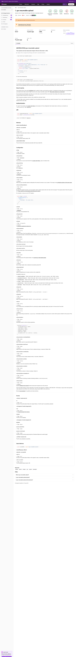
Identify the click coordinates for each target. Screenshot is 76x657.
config (21, 449)
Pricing (43, 4)
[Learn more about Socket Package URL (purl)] (30, 15)
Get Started (71, 4)
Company (33, 4)
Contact (48, 4)
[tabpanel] (44, 255)
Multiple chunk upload (24, 385)
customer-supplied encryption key (24, 226)
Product (20, 4)
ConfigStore (31, 90)
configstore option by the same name (64, 182)
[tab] (18, 43)
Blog (38, 4)
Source (72, 43)
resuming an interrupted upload (39, 257)
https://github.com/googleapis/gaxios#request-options (29, 191)
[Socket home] (4, 4)
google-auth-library (31, 105)
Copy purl (27, 15)
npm (16, 7)
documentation (22, 391)
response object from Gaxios (24, 411)
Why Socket (27, 4)
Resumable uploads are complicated (57, 91)
